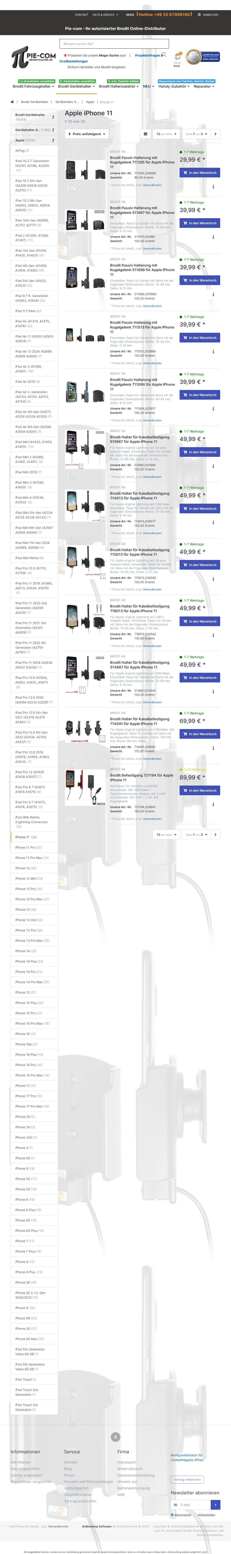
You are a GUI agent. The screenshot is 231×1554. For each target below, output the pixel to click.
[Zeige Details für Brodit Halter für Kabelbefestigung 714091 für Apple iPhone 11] (85, 731)
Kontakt (81, 14)
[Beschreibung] (213, 186)
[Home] (12, 102)
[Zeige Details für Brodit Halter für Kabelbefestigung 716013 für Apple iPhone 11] (85, 618)
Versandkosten (152, 185)
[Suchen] (164, 54)
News (130, 14)
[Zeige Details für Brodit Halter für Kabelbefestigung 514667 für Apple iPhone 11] (85, 675)
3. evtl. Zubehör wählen (123, 81)
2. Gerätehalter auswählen (77, 81)
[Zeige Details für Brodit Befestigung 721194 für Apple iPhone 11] (85, 787)
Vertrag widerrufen (187, 1479)
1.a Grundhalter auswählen (36, 81)
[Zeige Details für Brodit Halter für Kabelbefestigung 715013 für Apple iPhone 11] (85, 562)
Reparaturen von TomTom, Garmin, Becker (187, 81)
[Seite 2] (215, 134)
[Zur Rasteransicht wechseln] (145, 134)
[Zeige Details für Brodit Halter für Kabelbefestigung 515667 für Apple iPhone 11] (85, 449)
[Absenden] (215, 1505)
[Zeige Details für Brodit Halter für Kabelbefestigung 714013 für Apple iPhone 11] (85, 505)
